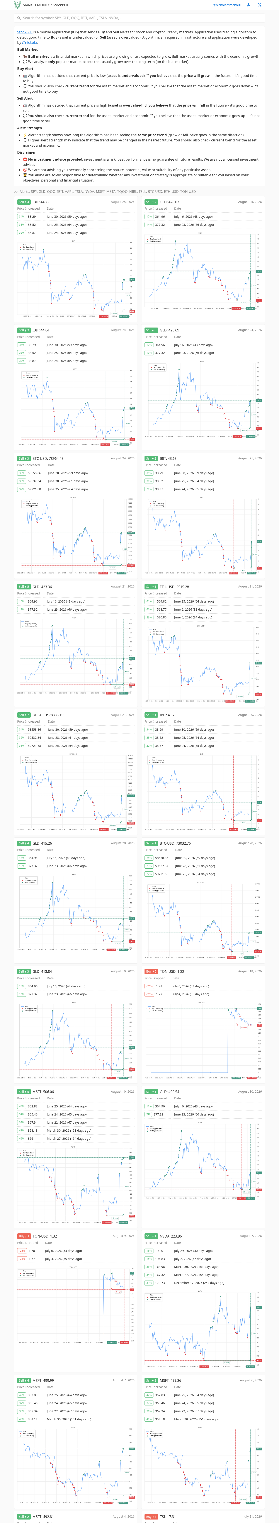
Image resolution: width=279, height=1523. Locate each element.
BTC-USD (39, 458)
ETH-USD (167, 586)
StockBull (24, 32)
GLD (163, 202)
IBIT (35, 202)
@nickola (29, 42)
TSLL (163, 1516)
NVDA (164, 1236)
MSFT (36, 1091)
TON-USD (168, 971)
